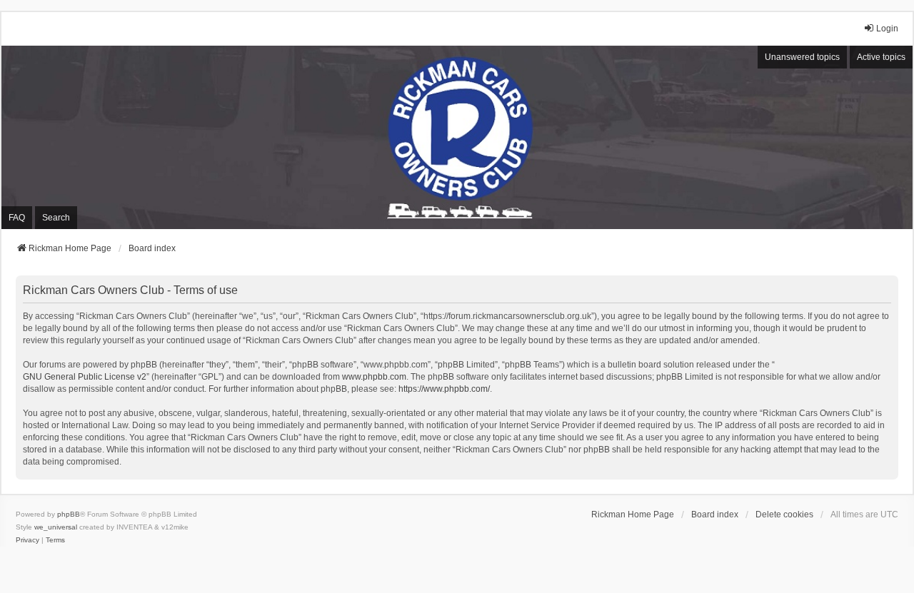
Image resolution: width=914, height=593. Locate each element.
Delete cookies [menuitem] (784, 514)
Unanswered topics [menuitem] (802, 57)
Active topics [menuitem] (881, 57)
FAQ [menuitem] (17, 218)
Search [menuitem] (56, 218)
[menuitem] (27, 540)
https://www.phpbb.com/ (444, 389)
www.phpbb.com (374, 377)
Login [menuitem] (887, 29)
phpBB (68, 514)
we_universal (55, 527)
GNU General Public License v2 (84, 377)
